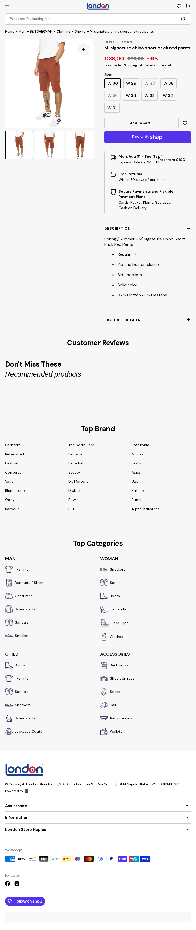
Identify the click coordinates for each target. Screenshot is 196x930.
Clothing (63, 31)
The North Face (81, 445)
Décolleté (118, 609)
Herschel (75, 463)
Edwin (73, 499)
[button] (7, 6)
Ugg (135, 481)
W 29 (131, 83)
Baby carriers (121, 718)
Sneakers (22, 635)
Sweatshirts (25, 609)
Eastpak (12, 463)
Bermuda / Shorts (30, 582)
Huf (71, 509)
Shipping (130, 65)
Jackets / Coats (28, 731)
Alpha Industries (146, 509)
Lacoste (75, 454)
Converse (13, 472)
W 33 (149, 95)
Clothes (116, 636)
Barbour (12, 509)
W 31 (112, 107)
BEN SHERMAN (41, 31)
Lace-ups (120, 623)
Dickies (74, 490)
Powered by (14, 791)
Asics (136, 472)
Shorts (80, 31)
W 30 (112, 83)
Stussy (74, 472)
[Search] (184, 18)
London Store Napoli (42, 784)
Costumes (24, 595)
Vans (9, 481)
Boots (115, 595)
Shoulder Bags (122, 678)
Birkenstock (15, 454)
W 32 (168, 95)
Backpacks (119, 665)
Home (9, 31)
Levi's (136, 463)
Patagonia (140, 445)
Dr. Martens (78, 481)
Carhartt (12, 445)
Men (22, 31)
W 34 (131, 95)
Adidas (138, 454)
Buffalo (138, 490)
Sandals (22, 622)
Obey (10, 499)
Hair (113, 705)
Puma (136, 499)
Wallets (116, 731)
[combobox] (98, 19)
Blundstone (15, 490)
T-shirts (21, 569)
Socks (115, 691)
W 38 (168, 83)
